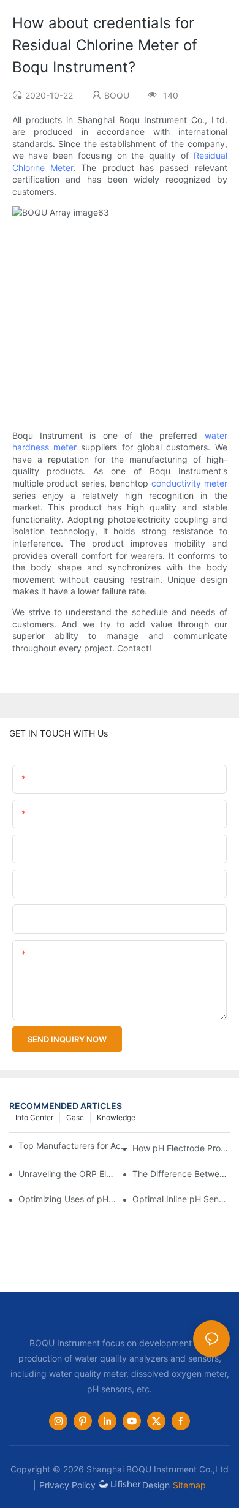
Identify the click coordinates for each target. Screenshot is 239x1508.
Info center (34, 1117)
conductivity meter (189, 483)
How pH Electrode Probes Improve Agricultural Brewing (181, 1148)
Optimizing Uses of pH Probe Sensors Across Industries (67, 1199)
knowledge (116, 1117)
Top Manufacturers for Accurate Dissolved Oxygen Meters (74, 1145)
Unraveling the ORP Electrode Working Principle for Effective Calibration (67, 1174)
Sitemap (189, 1485)
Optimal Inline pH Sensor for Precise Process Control (181, 1199)
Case (75, 1117)
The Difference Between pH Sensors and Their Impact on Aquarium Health (181, 1174)
